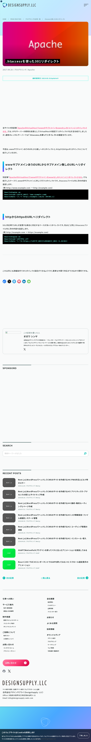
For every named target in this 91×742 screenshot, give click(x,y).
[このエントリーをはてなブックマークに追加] (14, 281)
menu (86, 5)
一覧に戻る (45, 578)
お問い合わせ (8, 644)
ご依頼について (9, 632)
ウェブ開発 (51, 648)
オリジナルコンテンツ (10, 626)
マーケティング (52, 645)
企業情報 (50, 608)
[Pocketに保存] (19, 281)
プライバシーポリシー (10, 651)
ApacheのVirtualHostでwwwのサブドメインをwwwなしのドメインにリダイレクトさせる (45, 177)
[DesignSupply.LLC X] (9, 671)
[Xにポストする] (9, 281)
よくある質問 (52, 623)
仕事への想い (8, 598)
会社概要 (50, 598)
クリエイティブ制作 (9, 623)
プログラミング (52, 641)
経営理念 (50, 602)
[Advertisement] (45, 103)
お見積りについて (9, 639)
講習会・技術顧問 (9, 611)
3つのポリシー (52, 605)
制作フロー (7, 635)
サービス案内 (8, 604)
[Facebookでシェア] (4, 281)
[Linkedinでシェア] (24, 281)
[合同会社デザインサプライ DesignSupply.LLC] (19, 5)
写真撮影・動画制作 (53, 651)
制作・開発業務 (8, 608)
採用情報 (50, 629)
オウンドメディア (53, 634)
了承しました (83, 735)
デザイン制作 (51, 638)
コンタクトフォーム (9, 648)
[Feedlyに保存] (29, 281)
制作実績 (6, 616)
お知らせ (50, 617)
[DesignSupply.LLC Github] (4, 671)
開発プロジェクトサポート (11, 620)
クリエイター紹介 (53, 612)
